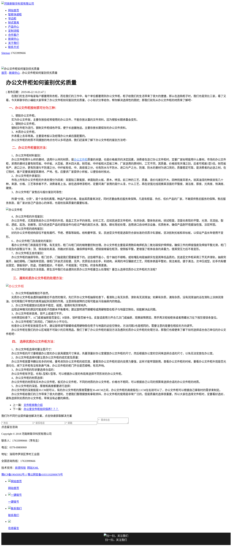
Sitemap (5, 53)
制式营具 (13, 22)
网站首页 (13, 10)
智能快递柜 (15, 14)
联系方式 (13, 47)
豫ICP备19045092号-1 (14, 474)
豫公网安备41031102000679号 (45, 474)
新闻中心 (13, 38)
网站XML (33, 467)
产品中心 (13, 26)
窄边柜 (12, 18)
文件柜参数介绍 (33, 405)
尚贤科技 (20, 467)
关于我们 (13, 43)
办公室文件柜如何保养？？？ (41, 409)
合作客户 (13, 34)
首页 (4, 72)
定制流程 (13, 30)
